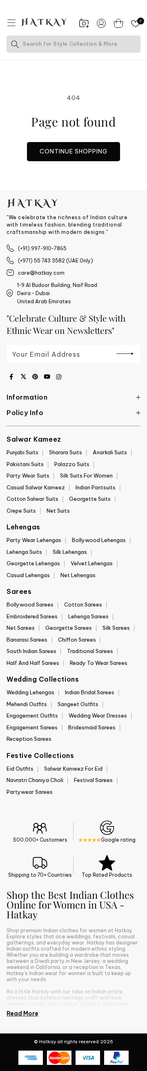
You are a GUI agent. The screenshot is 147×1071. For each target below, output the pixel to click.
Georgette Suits (90, 499)
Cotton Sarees (83, 604)
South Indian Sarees (31, 651)
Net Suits (58, 510)
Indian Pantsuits (96, 487)
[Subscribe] (125, 353)
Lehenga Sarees (88, 616)
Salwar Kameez (34, 439)
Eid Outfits (20, 768)
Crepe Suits (21, 510)
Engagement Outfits (32, 715)
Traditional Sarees (90, 651)
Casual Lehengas (28, 575)
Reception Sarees (29, 738)
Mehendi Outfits (27, 704)
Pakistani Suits (25, 464)
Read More (22, 1013)
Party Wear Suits (28, 475)
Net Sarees (21, 627)
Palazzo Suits (71, 464)
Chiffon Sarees (77, 639)
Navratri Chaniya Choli (35, 780)
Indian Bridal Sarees (89, 692)
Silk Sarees (116, 627)
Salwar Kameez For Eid (73, 768)
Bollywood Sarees (30, 604)
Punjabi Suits (22, 452)
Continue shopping (73, 151)
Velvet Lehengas (92, 563)
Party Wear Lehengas (34, 540)
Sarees (19, 591)
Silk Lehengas (70, 552)
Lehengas (23, 527)
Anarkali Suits (110, 452)
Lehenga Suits (24, 552)
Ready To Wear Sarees (98, 663)
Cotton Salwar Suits (32, 499)
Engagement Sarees (32, 727)
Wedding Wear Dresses (98, 715)
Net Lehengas (78, 575)
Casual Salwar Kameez (36, 487)
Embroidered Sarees (32, 616)
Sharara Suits (65, 452)
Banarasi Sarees (27, 639)
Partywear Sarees (30, 792)
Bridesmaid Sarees (92, 727)
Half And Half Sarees (33, 663)
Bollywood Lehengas (99, 540)
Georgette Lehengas (33, 563)
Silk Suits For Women (86, 475)
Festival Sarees (93, 780)
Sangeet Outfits (78, 704)
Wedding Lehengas (30, 692)
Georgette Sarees (68, 627)
